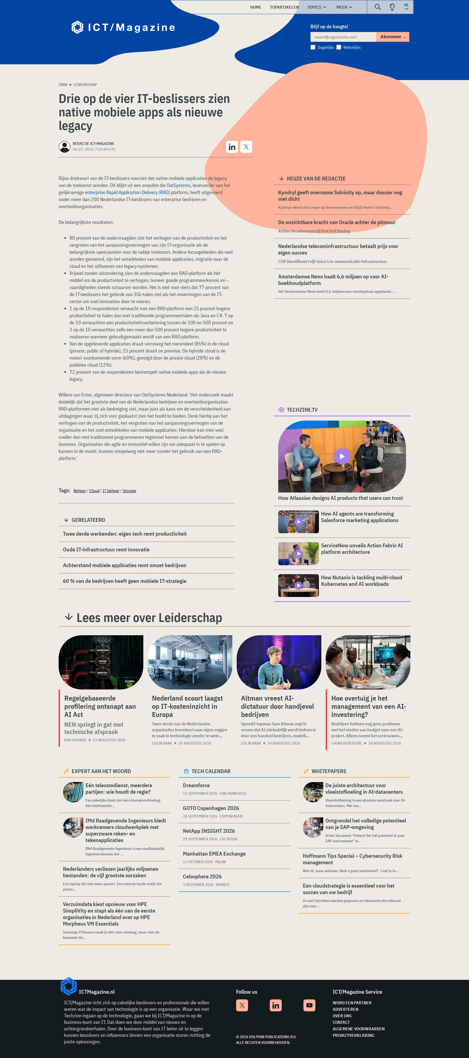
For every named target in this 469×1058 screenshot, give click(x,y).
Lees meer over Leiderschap (149, 617)
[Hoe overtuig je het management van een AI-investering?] (368, 662)
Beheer (80, 490)
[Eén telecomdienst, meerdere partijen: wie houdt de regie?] (73, 795)
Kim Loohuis (75, 740)
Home (255, 7)
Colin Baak (162, 743)
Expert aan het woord (101, 771)
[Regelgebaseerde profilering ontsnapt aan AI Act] (101, 662)
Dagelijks (326, 47)
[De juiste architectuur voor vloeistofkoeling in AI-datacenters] (313, 795)
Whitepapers (329, 771)
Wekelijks (352, 47)
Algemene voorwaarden (359, 1028)
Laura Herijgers (346, 743)
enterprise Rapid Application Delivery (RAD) (127, 192)
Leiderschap (85, 84)
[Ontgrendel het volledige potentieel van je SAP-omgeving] (313, 830)
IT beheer (111, 490)
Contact (341, 1022)
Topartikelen (284, 7)
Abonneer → (394, 36)
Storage (129, 490)
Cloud (94, 490)
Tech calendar (211, 771)
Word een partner (352, 1002)
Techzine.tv (302, 409)
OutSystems (179, 185)
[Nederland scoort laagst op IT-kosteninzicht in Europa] (190, 662)
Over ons (342, 1015)
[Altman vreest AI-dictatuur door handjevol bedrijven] (279, 662)
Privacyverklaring (353, 1035)
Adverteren (345, 1009)
